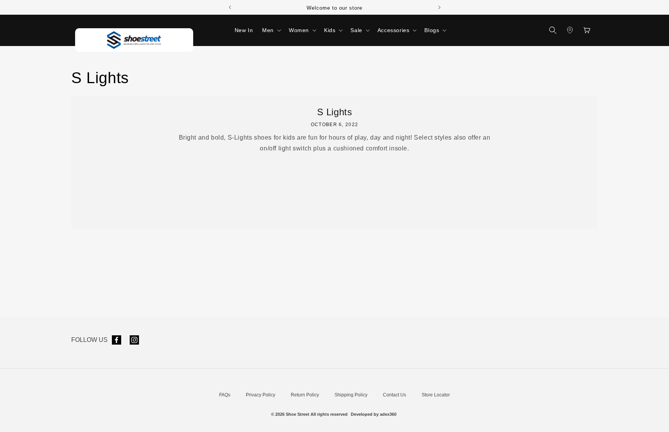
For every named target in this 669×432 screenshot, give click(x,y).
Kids (329, 30)
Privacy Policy (260, 395)
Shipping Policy (350, 395)
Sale (356, 30)
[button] (270, 30)
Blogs (431, 30)
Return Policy (305, 395)
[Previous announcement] (229, 7)
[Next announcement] (439, 7)
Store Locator (436, 395)
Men (268, 30)
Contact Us (394, 395)
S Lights (334, 112)
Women (299, 30)
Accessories (393, 30)
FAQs (224, 395)
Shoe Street (297, 414)
